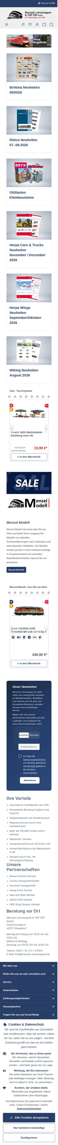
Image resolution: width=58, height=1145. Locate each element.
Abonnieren (30, 780)
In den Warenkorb (30, 457)
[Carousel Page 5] (26, 396)
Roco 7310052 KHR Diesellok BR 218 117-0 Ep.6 (28, 630)
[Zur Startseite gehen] (29, 15)
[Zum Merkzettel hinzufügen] (46, 406)
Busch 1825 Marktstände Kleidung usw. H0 (26, 434)
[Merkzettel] (30, 24)
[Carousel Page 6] (32, 396)
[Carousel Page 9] (48, 396)
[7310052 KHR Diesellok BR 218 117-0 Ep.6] (29, 610)
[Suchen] (22, 24)
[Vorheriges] (9, 41)
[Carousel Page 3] (15, 396)
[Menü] (6, 24)
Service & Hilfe (48, 3)
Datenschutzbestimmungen (36, 759)
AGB (33, 766)
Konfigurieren (29, 1137)
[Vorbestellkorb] (44, 24)
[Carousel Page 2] (9, 396)
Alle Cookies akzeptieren (31, 1117)
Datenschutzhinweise (29, 1108)
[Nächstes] (49, 41)
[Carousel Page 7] (37, 396)
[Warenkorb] (51, 24)
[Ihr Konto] (37, 24)
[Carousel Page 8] (43, 396)
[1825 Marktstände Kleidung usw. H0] (29, 414)
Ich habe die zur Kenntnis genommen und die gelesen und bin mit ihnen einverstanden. (36, 764)
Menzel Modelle (16, 570)
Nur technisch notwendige (29, 1127)
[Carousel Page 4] (20, 396)
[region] (29, 41)
